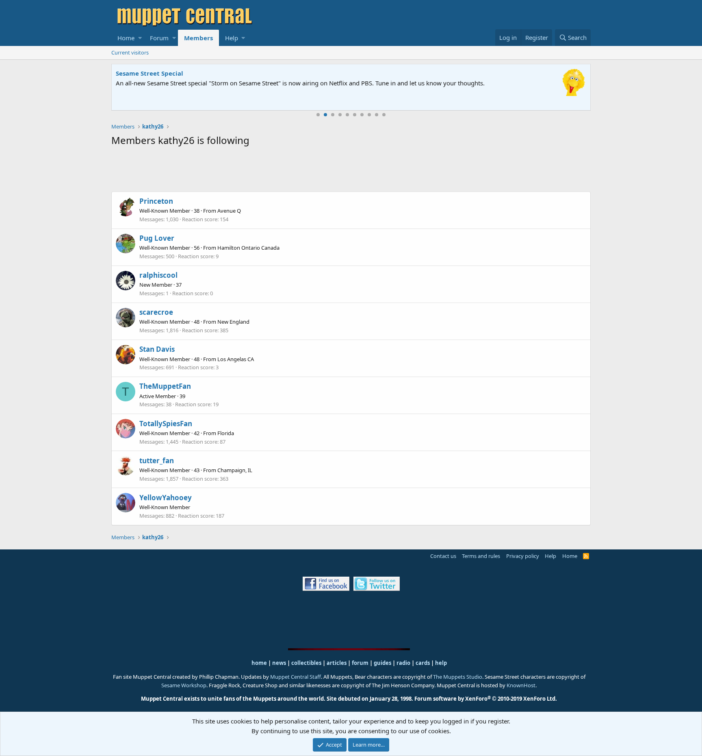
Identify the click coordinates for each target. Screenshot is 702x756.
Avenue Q (229, 210)
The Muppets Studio (457, 676)
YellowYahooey (165, 497)
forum (360, 663)
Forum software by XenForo (485, 698)
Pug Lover (156, 238)
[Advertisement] (351, 171)
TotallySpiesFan (165, 423)
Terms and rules (481, 556)
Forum (159, 38)
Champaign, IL (234, 470)
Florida (225, 433)
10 (384, 114)
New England (233, 321)
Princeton (156, 201)
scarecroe (156, 312)
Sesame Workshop (183, 685)
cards (423, 663)
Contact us (443, 556)
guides (382, 663)
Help (231, 38)
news (279, 663)
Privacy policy (522, 556)
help (441, 663)
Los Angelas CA (235, 359)
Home (125, 38)
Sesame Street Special (149, 73)
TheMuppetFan (165, 386)
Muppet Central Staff (295, 676)
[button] (140, 38)
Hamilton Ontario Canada (248, 247)
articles (337, 663)
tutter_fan (156, 460)
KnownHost (521, 685)
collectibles (306, 663)
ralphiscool (158, 275)
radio (403, 663)
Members (198, 38)
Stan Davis (157, 349)
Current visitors (130, 52)
